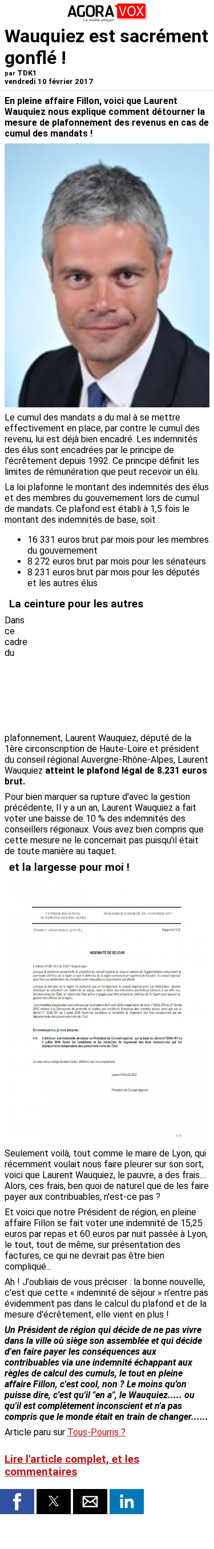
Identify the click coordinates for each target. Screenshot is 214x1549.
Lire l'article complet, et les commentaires (72, 1465)
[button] (17, 1501)
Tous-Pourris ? (96, 1432)
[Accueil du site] (107, 19)
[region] (123, 670)
